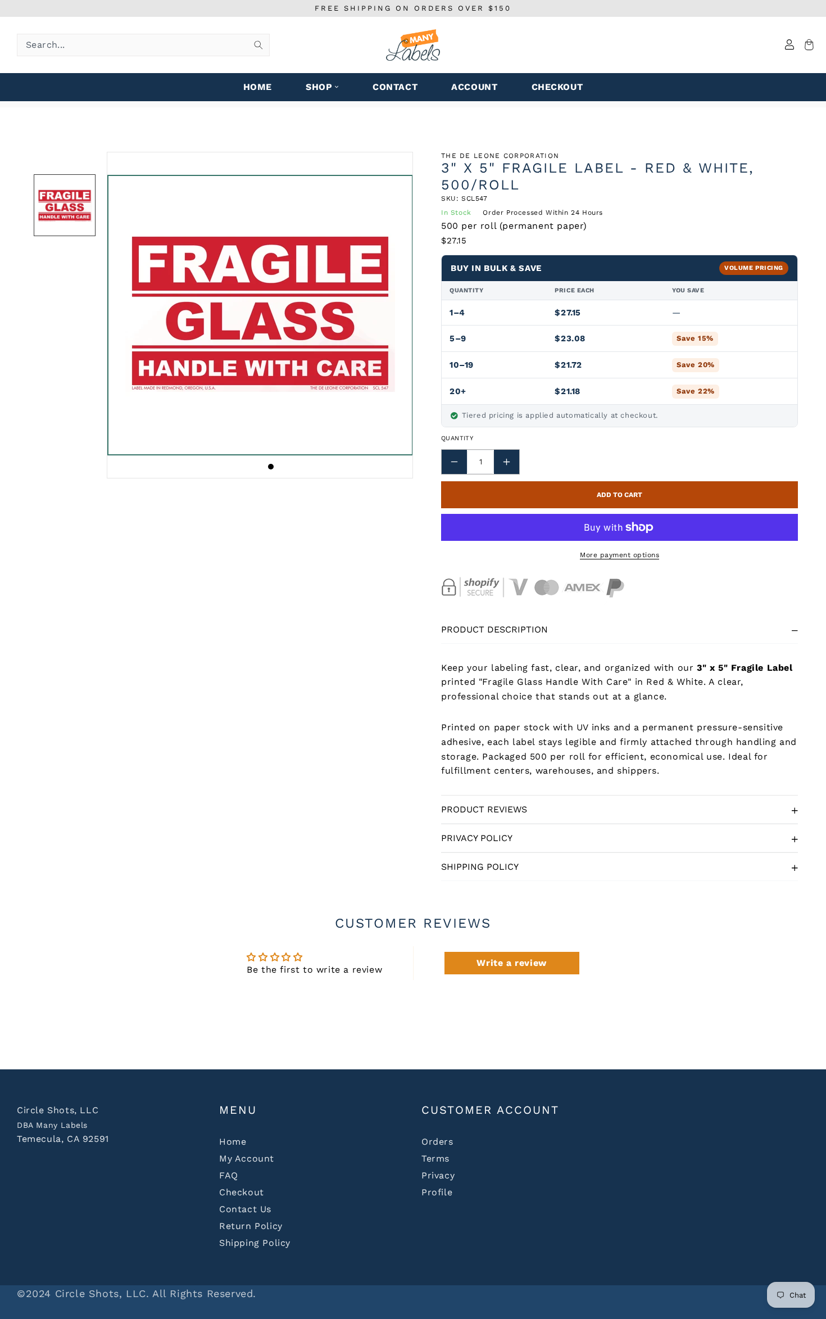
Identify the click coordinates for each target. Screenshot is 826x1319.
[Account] (789, 45)
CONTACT (395, 87)
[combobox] (143, 45)
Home (232, 1141)
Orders (437, 1141)
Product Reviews (484, 809)
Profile (436, 1192)
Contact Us (245, 1209)
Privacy (438, 1175)
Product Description (494, 629)
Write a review (511, 962)
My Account (246, 1158)
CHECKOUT (557, 87)
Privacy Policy (476, 838)
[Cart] (807, 45)
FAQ (228, 1175)
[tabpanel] (260, 315)
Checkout (241, 1192)
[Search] (258, 45)
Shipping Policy (480, 866)
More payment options (619, 555)
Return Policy (251, 1226)
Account (474, 87)
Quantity (457, 438)
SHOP (319, 87)
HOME (257, 87)
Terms (435, 1158)
